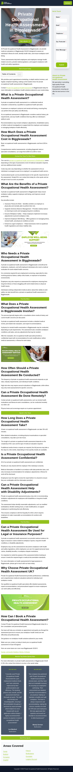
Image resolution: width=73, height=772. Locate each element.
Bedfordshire (30, 753)
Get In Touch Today (25, 68)
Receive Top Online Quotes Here (25, 656)
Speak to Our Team (25, 413)
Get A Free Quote (25, 738)
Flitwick (28, 751)
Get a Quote (24, 41)
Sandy (3, 652)
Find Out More (25, 299)
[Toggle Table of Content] (18, 74)
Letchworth (9, 652)
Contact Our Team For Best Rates (25, 156)
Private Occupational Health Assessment (19, 88)
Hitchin (21, 652)
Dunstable (29, 756)
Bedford (15, 652)
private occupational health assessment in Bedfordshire (27, 160)
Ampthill (5, 760)
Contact (67, 3)
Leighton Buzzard (31, 759)
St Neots (27, 652)
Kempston (6, 757)
